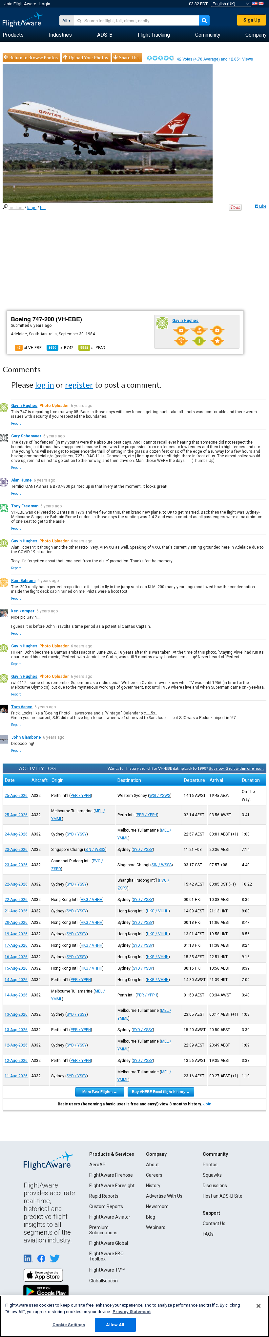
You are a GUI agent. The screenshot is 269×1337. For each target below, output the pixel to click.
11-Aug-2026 (16, 1076)
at (92, 347)
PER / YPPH (81, 795)
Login (44, 3)
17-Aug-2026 (16, 945)
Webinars (155, 1227)
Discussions (215, 1185)
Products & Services (111, 1154)
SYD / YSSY (77, 834)
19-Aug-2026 (16, 934)
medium (16, 207)
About (152, 1164)
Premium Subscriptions (103, 1230)
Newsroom (157, 1206)
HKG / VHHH (91, 899)
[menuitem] (13, 35)
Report (16, 423)
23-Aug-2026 (16, 849)
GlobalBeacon (103, 1280)
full (43, 207)
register (79, 384)
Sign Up (251, 20)
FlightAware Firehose (111, 1175)
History (153, 1185)
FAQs (208, 1234)
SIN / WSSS (95, 849)
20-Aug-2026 (16, 922)
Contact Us (214, 1223)
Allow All (115, 1324)
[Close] (258, 1306)
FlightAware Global (108, 1243)
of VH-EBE (29, 347)
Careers (154, 1175)
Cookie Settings (68, 1324)
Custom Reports (106, 1206)
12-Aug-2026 (16, 1045)
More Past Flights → (99, 1092)
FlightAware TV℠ (107, 1270)
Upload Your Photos (88, 57)
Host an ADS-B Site (222, 1196)
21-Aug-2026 (16, 911)
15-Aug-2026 (16, 968)
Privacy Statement (132, 1311)
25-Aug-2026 (16, 795)
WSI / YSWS (159, 795)
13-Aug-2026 (16, 1014)
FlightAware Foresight (111, 1185)
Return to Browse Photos (34, 57)
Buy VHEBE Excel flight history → (161, 1092)
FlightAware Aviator (109, 1217)
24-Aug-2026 (16, 834)
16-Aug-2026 (16, 957)
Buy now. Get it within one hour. (236, 768)
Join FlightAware (20, 3)
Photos (210, 1164)
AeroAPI (98, 1164)
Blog (150, 1217)
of (61, 347)
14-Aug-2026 (16, 979)
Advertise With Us (164, 1196)
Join (207, 1104)
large (31, 207)
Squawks (212, 1175)
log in (44, 384)
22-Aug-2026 (16, 884)
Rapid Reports (103, 1196)
